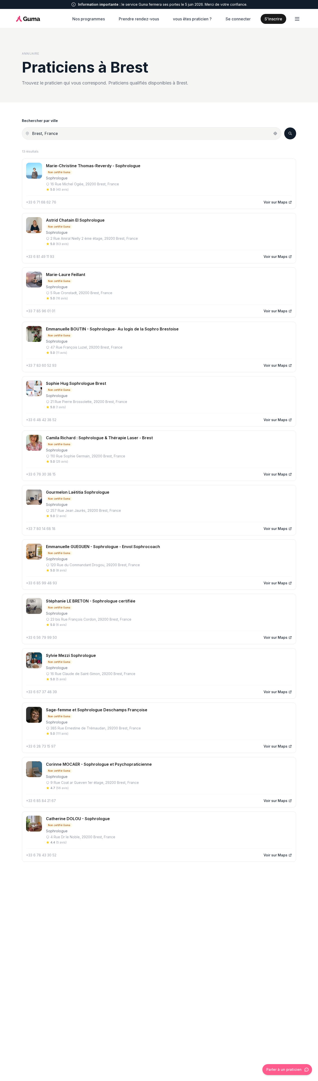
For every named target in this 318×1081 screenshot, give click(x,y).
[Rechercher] (290, 133)
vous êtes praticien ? (192, 18)
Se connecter (238, 18)
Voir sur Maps (275, 202)
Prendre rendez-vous (139, 18)
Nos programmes (88, 18)
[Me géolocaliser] (275, 133)
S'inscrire (273, 18)
